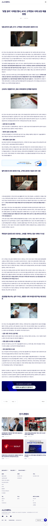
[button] (41, 520)
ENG (5, 520)
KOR (2, 520)
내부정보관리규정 (18, 520)
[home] (6, 2)
